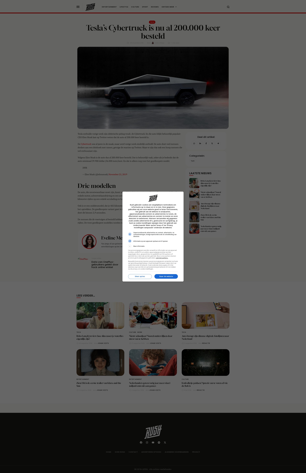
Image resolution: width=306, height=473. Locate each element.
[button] (153, 246)
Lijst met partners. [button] (162, 258)
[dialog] (153, 237)
